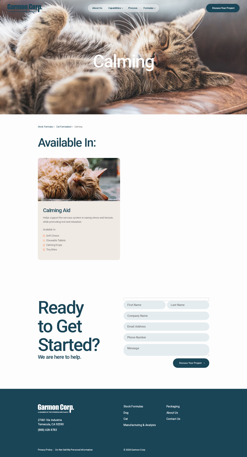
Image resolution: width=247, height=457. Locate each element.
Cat (126, 419)
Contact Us (173, 419)
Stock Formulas (45, 126)
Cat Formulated (63, 126)
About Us (172, 412)
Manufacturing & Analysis (140, 425)
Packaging (173, 406)
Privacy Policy (45, 449)
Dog (126, 412)
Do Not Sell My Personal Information (74, 449)
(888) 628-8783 (47, 430)
